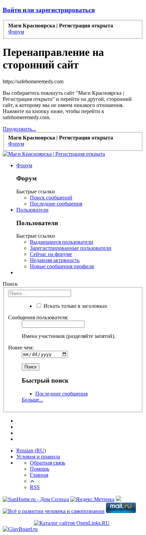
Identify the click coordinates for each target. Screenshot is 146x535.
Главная (39, 475)
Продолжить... (19, 129)
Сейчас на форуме (51, 254)
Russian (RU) (31, 450)
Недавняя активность (54, 260)
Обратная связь (47, 463)
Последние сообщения (56, 204)
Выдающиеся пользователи (61, 242)
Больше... (32, 400)
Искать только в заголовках (74, 306)
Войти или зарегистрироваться (49, 10)
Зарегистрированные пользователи (70, 248)
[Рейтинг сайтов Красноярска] (118, 499)
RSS (35, 487)
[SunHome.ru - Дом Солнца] (36, 499)
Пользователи (32, 210)
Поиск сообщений (51, 197)
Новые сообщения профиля (62, 266)
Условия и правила (38, 456)
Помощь (39, 469)
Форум (24, 165)
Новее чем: (21, 347)
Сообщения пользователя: (38, 317)
